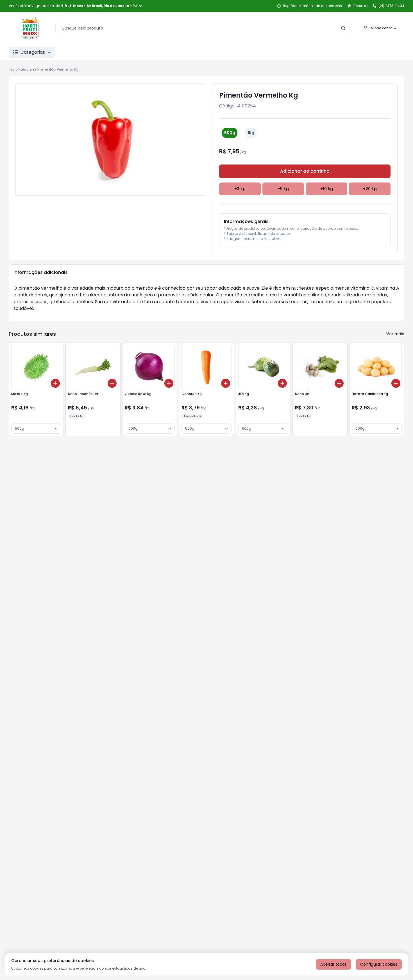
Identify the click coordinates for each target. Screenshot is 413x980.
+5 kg (283, 189)
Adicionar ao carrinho (305, 171)
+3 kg (240, 189)
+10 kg (326, 189)
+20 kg (370, 189)
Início (13, 69)
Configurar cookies (378, 964)
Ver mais (395, 334)
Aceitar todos (333, 964)
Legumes (29, 69)
